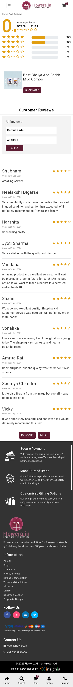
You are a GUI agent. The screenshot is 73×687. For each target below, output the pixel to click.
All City (7, 561)
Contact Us (9, 569)
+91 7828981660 (16, 652)
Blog (6, 565)
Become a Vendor (13, 595)
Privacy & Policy (12, 573)
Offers (7, 590)
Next (44, 435)
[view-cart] (64, 5)
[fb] (8, 615)
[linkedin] (26, 615)
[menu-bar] (9, 5)
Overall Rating (27, 26)
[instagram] (17, 615)
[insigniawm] (50, 668)
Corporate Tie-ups (13, 599)
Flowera (29, 663)
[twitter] (35, 615)
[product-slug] (13, 80)
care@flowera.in (16, 645)
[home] (36, 5)
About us (8, 586)
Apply (14, 147)
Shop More (32, 90)
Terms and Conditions (15, 582)
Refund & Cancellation (15, 578)
